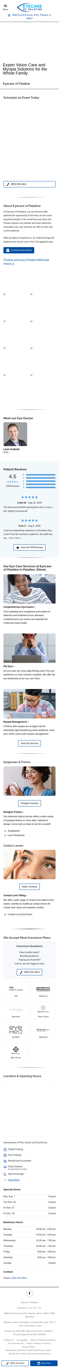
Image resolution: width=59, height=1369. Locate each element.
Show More (14, 538)
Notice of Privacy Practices (39, 1343)
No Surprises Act (15, 1343)
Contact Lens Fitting (14, 895)
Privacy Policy (28, 1347)
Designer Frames (12, 812)
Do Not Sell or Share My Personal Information (29, 1353)
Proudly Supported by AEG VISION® (29, 1334)
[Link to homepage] (29, 7)
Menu (5, 9)
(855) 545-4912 (19, 1278)
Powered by (28, 1331)
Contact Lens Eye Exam (20, 914)
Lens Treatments (16, 835)
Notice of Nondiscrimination (43, 1340)
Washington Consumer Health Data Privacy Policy (28, 1350)
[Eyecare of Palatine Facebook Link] (29, 1293)
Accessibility (22, 1340)
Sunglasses (14, 831)
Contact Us (9, 1340)
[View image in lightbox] (29, 263)
